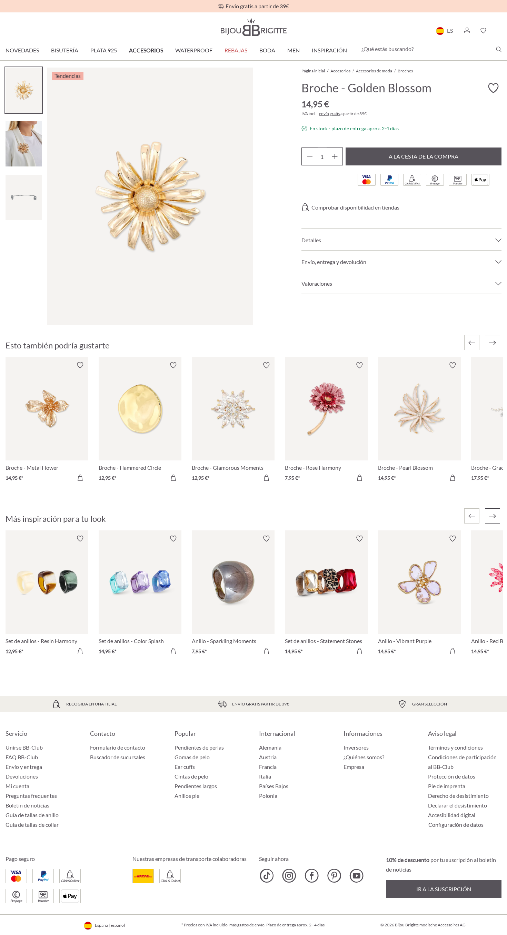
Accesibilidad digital (451, 815)
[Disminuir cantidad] (309, 156)
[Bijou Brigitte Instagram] (289, 876)
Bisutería (64, 50)
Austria (268, 757)
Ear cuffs (185, 766)
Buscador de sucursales (117, 757)
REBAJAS (236, 50)
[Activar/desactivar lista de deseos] (493, 88)
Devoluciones (22, 776)
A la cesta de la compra (423, 156)
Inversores (356, 747)
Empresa (354, 766)
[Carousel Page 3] (24, 197)
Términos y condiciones (455, 747)
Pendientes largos (196, 786)
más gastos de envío (247, 924)
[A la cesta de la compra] (80, 477)
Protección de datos (451, 776)
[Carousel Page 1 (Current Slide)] (24, 90)
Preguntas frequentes (31, 795)
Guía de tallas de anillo (32, 815)
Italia (265, 776)
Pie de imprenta (446, 786)
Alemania (270, 747)
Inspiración (329, 50)
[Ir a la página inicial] (253, 27)
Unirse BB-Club (24, 747)
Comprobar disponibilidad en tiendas (355, 207)
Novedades (22, 50)
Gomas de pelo (192, 757)
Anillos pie (187, 795)
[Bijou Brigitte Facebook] (311, 876)
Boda (267, 50)
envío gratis (329, 113)
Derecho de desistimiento (458, 795)
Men (293, 50)
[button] (466, 30)
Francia (268, 766)
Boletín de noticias (27, 805)
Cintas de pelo (191, 776)
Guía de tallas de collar (32, 824)
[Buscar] (498, 49)
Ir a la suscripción (443, 889)
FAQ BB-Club (22, 757)
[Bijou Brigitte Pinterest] (334, 876)
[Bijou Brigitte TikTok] (267, 876)
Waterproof (193, 50)
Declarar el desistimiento (457, 805)
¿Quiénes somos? (364, 757)
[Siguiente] (492, 342)
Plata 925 (103, 50)
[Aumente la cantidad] (335, 156)
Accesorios (146, 50)
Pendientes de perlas (199, 747)
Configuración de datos (456, 825)
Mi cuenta (17, 786)
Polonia (268, 795)
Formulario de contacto (117, 747)
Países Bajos (273, 786)
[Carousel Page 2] (24, 143)
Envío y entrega (24, 766)
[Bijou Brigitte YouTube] (356, 876)
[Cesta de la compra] (499, 30)
